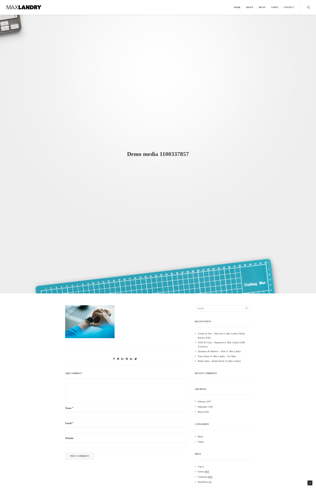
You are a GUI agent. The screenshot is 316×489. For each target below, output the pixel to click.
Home (237, 7)
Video (274, 7)
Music (262, 7)
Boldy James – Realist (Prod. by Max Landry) (219, 361)
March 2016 (203, 412)
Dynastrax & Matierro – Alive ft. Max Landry (219, 351)
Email (69, 423)
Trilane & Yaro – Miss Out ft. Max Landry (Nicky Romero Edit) (221, 335)
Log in (201, 466)
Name (69, 408)
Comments (205, 477)
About (249, 7)
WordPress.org (204, 482)
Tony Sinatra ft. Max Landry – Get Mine (217, 356)
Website (69, 438)
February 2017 (204, 401)
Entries (203, 471)
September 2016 (205, 407)
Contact (289, 7)
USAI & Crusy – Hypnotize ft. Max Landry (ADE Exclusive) (221, 344)
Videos (201, 442)
